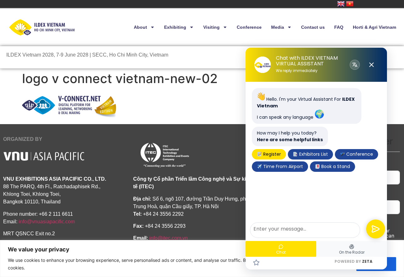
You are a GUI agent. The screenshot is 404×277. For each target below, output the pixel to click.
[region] (202, 258)
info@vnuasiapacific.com (47, 221)
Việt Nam (350, 4)
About (140, 27)
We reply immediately (297, 71)
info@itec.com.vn (168, 238)
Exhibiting (175, 27)
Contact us (313, 27)
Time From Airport (282, 166)
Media (277, 27)
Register (271, 154)
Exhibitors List (313, 154)
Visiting (211, 27)
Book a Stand (335, 166)
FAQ (338, 27)
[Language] (355, 65)
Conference (249, 27)
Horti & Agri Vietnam (374, 27)
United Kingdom (341, 4)
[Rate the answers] (256, 262)
